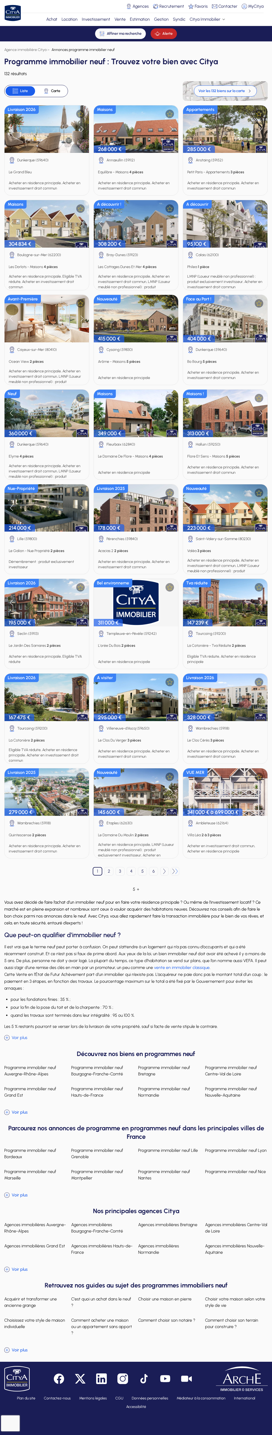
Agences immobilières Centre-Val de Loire (236, 1228)
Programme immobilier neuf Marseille (30, 1174)
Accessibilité (136, 1406)
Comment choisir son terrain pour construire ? (231, 1323)
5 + (136, 889)
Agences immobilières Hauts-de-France (102, 1249)
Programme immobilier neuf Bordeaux (30, 1153)
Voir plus (19, 1037)
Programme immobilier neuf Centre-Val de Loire (231, 1070)
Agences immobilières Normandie (158, 1249)
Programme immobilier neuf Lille (168, 1150)
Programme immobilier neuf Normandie (164, 1092)
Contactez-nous (57, 1398)
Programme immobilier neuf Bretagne (164, 1070)
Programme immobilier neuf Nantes (164, 1174)
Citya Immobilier (205, 19)
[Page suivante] (164, 871)
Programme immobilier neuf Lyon (236, 1150)
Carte (55, 91)
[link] (225, 91)
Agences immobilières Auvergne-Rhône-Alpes (35, 1228)
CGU (119, 1398)
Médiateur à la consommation (201, 1398)
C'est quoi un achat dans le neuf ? (101, 1302)
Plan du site (26, 1398)
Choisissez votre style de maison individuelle (34, 1323)
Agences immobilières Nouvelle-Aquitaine (235, 1249)
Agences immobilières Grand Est (34, 1245)
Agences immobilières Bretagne (167, 1224)
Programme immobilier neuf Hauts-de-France (97, 1092)
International (244, 1398)
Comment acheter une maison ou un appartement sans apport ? (101, 1326)
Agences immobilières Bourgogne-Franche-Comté (97, 1228)
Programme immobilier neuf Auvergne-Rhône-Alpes (30, 1070)
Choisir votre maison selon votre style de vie (235, 1302)
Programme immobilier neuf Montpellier (97, 1174)
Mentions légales (93, 1398)
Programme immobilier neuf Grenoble (97, 1153)
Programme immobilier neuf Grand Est (30, 1092)
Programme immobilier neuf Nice (235, 1171)
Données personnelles (150, 1398)
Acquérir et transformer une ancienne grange (30, 1302)
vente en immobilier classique (182, 967)
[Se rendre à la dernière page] (175, 871)
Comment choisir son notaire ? (166, 1320)
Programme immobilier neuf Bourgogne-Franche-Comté (97, 1070)
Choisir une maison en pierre (165, 1299)
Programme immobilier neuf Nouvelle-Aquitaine (231, 1092)
